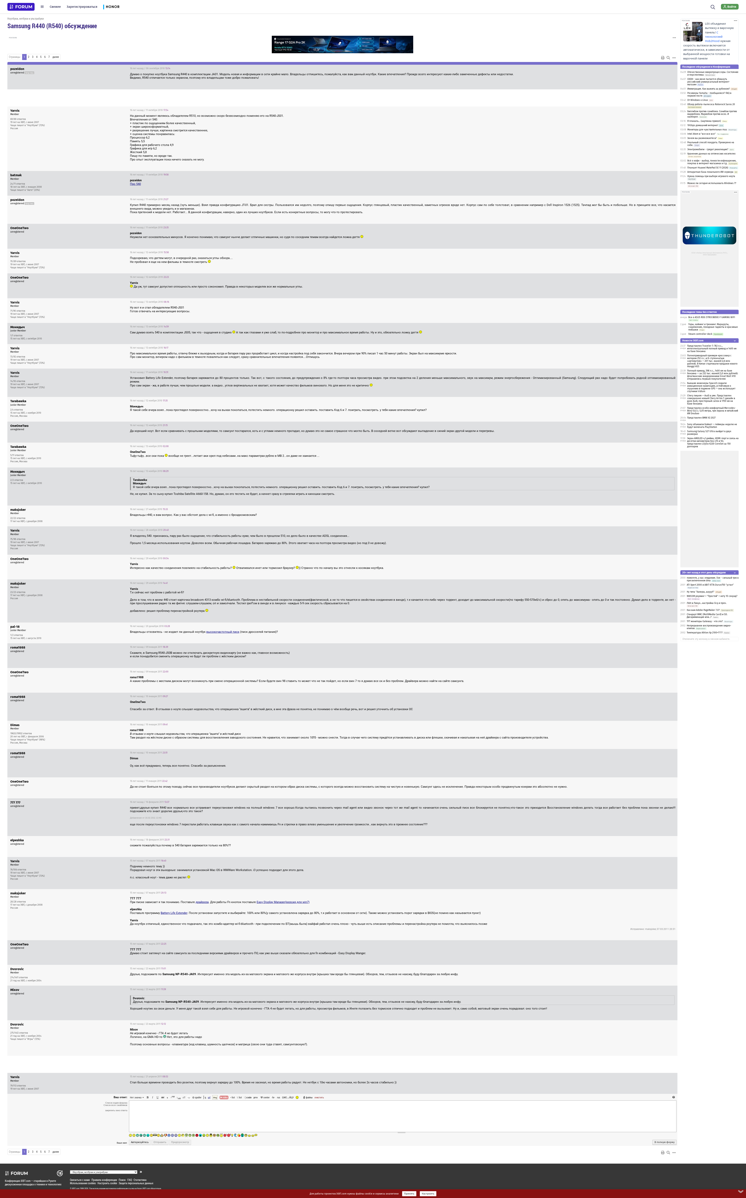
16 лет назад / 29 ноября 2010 (149, 558)
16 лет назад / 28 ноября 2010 (149, 530)
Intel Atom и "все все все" (701, 134)
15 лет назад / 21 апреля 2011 (149, 1076)
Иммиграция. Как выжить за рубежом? (708, 88)
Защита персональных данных (136, 1183)
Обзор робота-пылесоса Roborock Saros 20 (711, 104)
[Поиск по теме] (668, 57)
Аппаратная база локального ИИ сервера (710, 172)
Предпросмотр (180, 1142)
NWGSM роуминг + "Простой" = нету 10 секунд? (712, 596)
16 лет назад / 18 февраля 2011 (150, 839)
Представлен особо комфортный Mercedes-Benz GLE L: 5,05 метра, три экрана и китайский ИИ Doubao (712, 411)
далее (55, 57)
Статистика (140, 1180)
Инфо (660, 110)
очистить (319, 1097)
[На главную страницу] (21, 7)
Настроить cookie (107, 1183)
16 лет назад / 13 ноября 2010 (149, 446)
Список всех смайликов (115, 1105)
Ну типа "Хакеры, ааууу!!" (700, 591)
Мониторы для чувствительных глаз (707, 129)
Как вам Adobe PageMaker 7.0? (703, 610)
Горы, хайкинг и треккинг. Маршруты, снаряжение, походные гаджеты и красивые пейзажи (713, 327)
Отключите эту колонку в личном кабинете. (706, 639)
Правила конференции (104, 1180)
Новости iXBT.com (692, 340)
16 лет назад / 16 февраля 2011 (149, 802)
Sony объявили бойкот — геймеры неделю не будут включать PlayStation (712, 425)
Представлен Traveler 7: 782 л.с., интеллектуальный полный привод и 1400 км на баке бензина (711, 348)
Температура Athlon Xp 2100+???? (705, 632)
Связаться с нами (80, 1180)
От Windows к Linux (697, 100)
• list (232, 1097)
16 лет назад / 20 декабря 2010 (150, 626)
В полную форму (664, 1142)
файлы (309, 1097)
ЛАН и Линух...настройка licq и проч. (707, 603)
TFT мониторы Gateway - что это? (705, 621)
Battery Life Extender (174, 913)
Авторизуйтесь (140, 1142)
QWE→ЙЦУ (288, 1097)
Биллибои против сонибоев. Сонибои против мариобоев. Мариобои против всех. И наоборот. (712, 114)
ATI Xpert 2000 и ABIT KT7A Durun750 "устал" (710, 584)
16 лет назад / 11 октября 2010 (149, 110)
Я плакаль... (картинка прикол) (704, 121)
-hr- (273, 1097)
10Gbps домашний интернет (702, 125)
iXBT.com (75, 1188)
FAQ (129, 1180)
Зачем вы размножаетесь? (702, 138)
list (239, 1097)
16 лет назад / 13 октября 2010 (149, 302)
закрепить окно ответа (116, 1110)
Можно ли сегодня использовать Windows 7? (711, 183)
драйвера (202, 902)
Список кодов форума (116, 1103)
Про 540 (135, 184)
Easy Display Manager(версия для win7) (283, 902)
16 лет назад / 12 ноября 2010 (149, 400)
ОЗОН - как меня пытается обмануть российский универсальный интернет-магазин (708, 82)
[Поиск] (713, 6)
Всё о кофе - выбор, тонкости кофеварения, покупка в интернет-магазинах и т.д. (711, 162)
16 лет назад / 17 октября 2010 (149, 372)
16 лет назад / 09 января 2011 (149, 647)
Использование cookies (83, 1183)
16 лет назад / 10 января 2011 (149, 696)
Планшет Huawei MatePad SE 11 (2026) (707, 167)
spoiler (197, 1097)
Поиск (122, 1180)
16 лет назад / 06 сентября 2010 (150, 68)
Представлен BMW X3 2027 (701, 417)
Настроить (428, 1193)
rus (278, 1097)
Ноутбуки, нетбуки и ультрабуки (25, 18)
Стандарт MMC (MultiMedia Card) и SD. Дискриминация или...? (707, 615)
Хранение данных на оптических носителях (711, 153)
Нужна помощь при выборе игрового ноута (711, 176)
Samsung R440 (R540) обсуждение (52, 25)
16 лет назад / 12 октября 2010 (149, 252)
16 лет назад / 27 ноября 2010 (149, 509)
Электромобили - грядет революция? (707, 149)
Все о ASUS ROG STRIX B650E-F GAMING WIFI (711, 317)
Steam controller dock (700, 334)
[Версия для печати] (663, 57)
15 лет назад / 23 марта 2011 (148, 968)
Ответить (670, 68)
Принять (409, 1193)
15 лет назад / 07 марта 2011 (148, 860)
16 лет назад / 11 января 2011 (148, 781)
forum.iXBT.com (143, 1188)
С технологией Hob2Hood (713, 37)
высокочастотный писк (222, 632)
